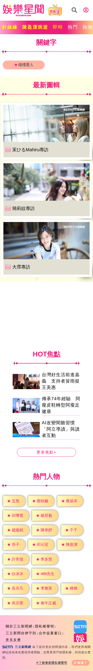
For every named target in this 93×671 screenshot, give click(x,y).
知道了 (82, 662)
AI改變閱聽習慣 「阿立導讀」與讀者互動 (61, 429)
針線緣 (10, 26)
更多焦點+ (46, 452)
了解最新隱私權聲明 (53, 662)
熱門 (73, 26)
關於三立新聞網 (19, 626)
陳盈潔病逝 (35, 26)
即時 (58, 26)
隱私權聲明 (44, 626)
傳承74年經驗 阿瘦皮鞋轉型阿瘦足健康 (61, 405)
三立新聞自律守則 (21, 633)
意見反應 (13, 640)
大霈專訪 (21, 266)
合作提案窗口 (50, 633)
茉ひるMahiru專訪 (30, 149)
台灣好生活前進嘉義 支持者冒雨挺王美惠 (61, 381)
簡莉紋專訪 (23, 208)
